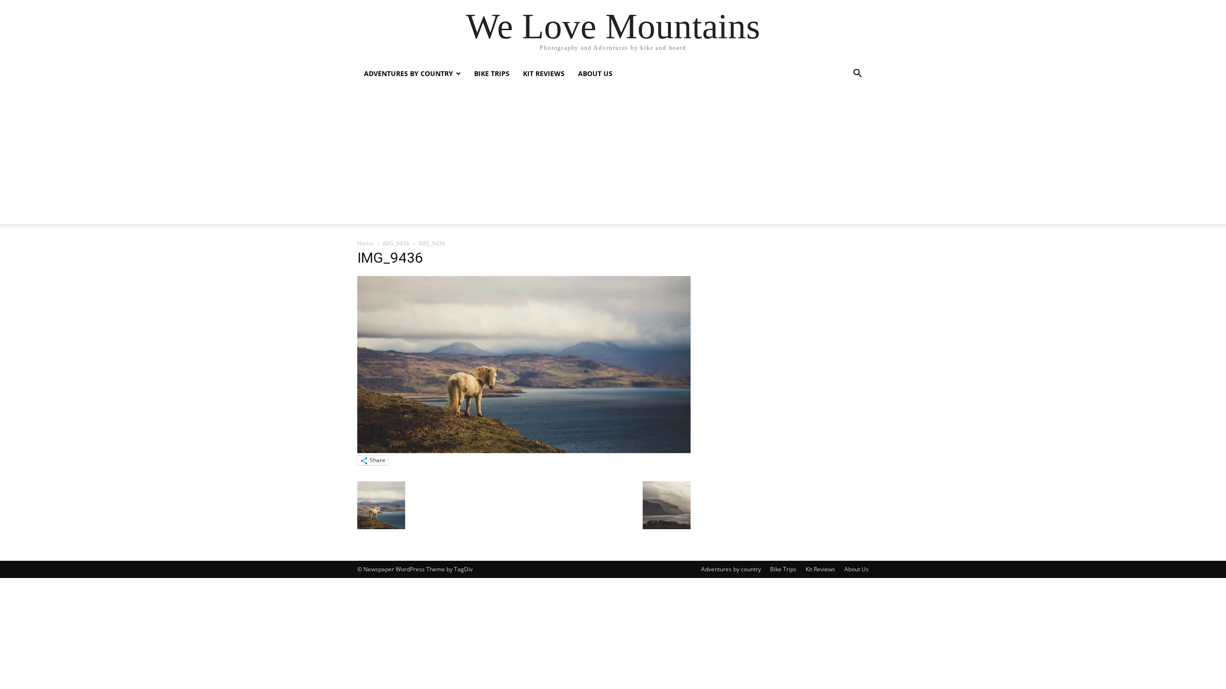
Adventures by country (408, 73)
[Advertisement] (613, 157)
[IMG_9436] (524, 450)
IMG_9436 (396, 243)
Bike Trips (492, 73)
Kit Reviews (544, 73)
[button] (857, 74)
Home (365, 243)
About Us (595, 73)
